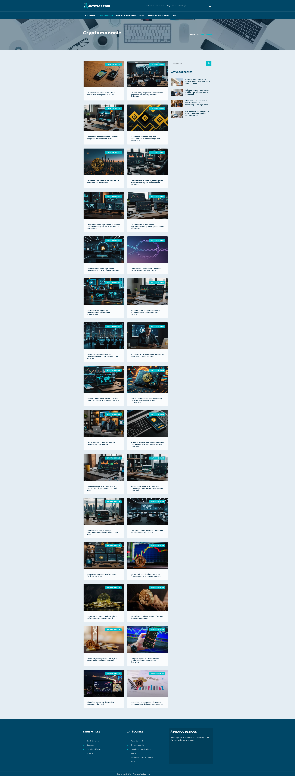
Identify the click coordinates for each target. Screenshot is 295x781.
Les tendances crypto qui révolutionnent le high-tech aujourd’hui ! (98, 312)
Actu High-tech (91, 15)
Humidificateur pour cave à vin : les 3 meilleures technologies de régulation (197, 103)
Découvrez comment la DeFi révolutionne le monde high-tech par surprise (102, 357)
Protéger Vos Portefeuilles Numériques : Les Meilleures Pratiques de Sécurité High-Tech (147, 444)
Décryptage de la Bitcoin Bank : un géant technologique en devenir (102, 659)
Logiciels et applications (126, 15)
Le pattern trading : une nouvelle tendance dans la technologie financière (145, 660)
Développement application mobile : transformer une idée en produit (198, 92)
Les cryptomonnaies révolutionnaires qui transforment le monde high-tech (103, 399)
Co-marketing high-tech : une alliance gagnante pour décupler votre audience (147, 95)
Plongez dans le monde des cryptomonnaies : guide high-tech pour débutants (147, 227)
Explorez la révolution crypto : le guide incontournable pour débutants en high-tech (147, 183)
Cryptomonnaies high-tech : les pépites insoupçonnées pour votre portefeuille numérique (103, 227)
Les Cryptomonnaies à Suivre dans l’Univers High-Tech (101, 575)
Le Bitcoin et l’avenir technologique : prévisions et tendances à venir (102, 617)
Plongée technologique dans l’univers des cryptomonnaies (147, 617)
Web (174, 15)
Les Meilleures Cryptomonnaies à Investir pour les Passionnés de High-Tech (102, 488)
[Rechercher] (208, 63)
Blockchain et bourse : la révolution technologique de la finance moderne (147, 703)
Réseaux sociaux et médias (158, 15)
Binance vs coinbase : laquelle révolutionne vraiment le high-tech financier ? (145, 139)
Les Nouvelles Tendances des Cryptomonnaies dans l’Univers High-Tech (102, 532)
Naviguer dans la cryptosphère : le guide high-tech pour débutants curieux (145, 312)
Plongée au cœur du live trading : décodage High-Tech (101, 703)
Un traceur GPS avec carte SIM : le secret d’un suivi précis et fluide (101, 94)
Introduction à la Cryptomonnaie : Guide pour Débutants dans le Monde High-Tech (147, 488)
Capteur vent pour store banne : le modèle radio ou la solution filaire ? (197, 81)
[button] (210, 6)
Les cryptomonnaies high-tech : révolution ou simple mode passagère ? (103, 270)
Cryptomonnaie (106, 15)
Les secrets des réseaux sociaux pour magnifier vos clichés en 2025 (102, 138)
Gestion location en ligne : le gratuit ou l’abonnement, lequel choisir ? (197, 113)
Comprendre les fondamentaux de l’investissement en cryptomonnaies (146, 575)
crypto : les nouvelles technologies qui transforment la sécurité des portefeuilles (147, 400)
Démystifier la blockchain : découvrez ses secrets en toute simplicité (146, 270)
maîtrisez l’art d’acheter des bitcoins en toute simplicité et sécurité (147, 356)
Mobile (141, 15)
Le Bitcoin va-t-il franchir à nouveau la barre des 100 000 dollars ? (103, 182)
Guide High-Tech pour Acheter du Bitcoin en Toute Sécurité (101, 443)
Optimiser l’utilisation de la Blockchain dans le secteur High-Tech (147, 531)
